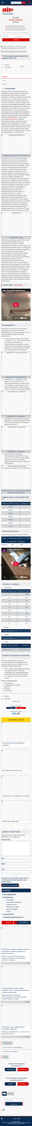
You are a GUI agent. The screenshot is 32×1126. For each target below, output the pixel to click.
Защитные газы (11, 904)
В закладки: (29, 3)
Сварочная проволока (14, 902)
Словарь (15, 18)
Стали (8, 911)
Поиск (23, 2)
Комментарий (5, 840)
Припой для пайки (21, 46)
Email (3, 864)
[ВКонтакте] (13, 713)
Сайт (2, 869)
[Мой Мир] (19, 713)
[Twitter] (15, 713)
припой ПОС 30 (14, 119)
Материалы (11, 46)
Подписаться (14, 1104)
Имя (3, 858)
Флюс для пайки (12, 909)
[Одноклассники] (17, 713)
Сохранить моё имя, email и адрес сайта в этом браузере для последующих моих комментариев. (15, 880)
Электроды (10, 900)
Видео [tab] (5, 84)
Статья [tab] (4, 76)
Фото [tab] (4, 80)
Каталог (15, 22)
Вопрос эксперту (15, 20)
